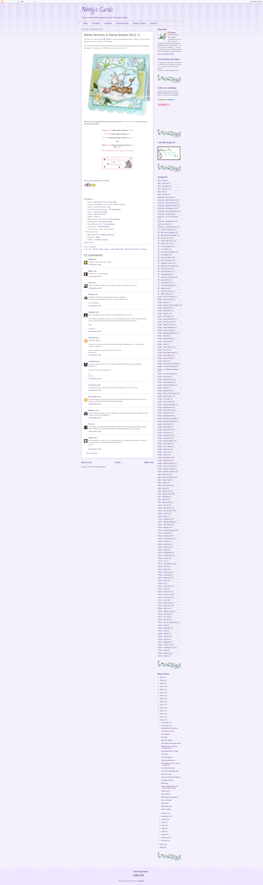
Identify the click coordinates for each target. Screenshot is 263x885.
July (163, 822)
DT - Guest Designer (164, 246)
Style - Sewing (162, 488)
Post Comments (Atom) (97, 467)
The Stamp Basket (129, 121)
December (165, 722)
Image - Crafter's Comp (165, 324)
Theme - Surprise (163, 639)
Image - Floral (162, 344)
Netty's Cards (97, 10)
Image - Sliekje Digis (164, 427)
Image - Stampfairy (164, 438)
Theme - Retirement (164, 628)
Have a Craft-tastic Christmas (170, 777)
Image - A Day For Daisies (166, 296)
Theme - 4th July (163, 505)
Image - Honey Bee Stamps (167, 352)
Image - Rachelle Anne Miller (167, 418)
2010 (162, 847)
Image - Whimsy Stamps (166, 466)
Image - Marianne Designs (166, 385)
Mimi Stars (164, 783)
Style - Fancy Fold (164, 480)
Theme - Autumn (163, 513)
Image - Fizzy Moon (164, 341)
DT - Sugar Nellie (163, 280)
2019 (162, 698)
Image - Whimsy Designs (166, 463)
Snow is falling (165, 809)
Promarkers (99, 204)
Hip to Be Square (166, 757)
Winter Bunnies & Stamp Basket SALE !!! (169, 747)
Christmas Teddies (167, 780)
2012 (162, 720)
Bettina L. (91, 410)
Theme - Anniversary (164, 508)
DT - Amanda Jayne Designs (167, 235)
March (164, 834)
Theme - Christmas (140, 249)
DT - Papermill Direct (164, 271)
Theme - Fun (162, 561)
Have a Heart (165, 794)
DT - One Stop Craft (164, 269)
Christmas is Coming (101, 239)
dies (129, 134)
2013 (162, 717)
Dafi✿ (90, 259)
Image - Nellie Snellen (165, 396)
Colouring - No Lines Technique (168, 217)
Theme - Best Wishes (165, 524)
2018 (162, 701)
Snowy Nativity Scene (168, 760)
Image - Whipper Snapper (166, 469)
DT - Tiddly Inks (163, 288)
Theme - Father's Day (165, 555)
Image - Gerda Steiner (165, 347)
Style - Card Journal (164, 474)
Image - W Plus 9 (163, 455)
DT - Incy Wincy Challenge (166, 252)
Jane (90, 282)
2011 (161, 844)
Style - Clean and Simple (166, 477)
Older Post (149, 462)
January (164, 840)
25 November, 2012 (94, 390)
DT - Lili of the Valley (164, 257)
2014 (162, 714)
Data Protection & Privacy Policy (168, 93)
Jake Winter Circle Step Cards (171, 743)
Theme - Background (164, 519)
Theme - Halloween (164, 577)
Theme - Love (162, 600)
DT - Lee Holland (163, 255)
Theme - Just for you (164, 594)
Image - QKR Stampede (165, 415)
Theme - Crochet (163, 541)
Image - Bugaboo (163, 313)
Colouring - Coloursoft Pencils (167, 203)
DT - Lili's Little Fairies (96, 249)
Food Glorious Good (167, 768)
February (165, 837)
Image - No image (163, 399)
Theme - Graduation (164, 575)
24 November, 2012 (94, 378)
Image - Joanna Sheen (165, 358)
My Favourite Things (105, 221)
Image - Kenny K (163, 361)
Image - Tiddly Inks (164, 449)
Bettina (106, 415)
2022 (162, 689)
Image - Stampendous (165, 435)
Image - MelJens (163, 388)
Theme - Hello (162, 580)
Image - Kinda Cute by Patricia (168, 364)
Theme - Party (162, 625)
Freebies (96, 23)
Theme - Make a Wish (165, 603)
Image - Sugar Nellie (164, 443)
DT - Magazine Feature (165, 263)
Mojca (90, 271)
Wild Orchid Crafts (100, 214)
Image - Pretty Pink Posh (166, 410)
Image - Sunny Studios (165, 446)
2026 (162, 677)
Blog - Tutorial (162, 194)
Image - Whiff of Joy (164, 460)
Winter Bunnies (98, 202)
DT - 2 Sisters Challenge (166, 229)
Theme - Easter (163, 550)
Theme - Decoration (164, 544)
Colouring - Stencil (164, 224)
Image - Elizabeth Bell (165, 338)
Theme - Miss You (164, 608)
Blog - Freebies (163, 189)
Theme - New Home (164, 614)
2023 (162, 686)
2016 (162, 708)
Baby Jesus (165, 803)
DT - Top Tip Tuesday (165, 291)
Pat (89, 424)
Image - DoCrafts (163, 336)
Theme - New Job (163, 617)
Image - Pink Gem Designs (166, 404)
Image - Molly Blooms (165, 390)
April (163, 831)
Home (118, 462)
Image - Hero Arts (163, 350)
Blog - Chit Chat (163, 183)
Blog (86, 23)
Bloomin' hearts (166, 774)
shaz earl (91, 338)
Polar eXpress (165, 734)
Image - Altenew (163, 302)
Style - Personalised (164, 485)
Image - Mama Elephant (165, 382)
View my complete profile (166, 54)
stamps (131, 130)
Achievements (122, 23)
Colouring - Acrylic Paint (165, 197)
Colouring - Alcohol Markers (167, 200)
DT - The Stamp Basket (165, 285)
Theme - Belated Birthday (166, 522)
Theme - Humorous (164, 591)
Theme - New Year (164, 619)
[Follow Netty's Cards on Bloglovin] (166, 100)
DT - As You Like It (164, 238)
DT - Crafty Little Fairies (165, 241)
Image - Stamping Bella (165, 441)
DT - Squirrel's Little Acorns (166, 277)
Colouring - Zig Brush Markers (167, 227)
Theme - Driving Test (164, 547)
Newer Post (86, 462)
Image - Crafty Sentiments (166, 327)
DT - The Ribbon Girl (164, 282)
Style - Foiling (162, 483)
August (164, 819)
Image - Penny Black (164, 402)
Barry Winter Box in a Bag (169, 751)
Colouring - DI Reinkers (165, 208)
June (163, 825)
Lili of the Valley (112, 202)
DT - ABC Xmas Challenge (166, 232)
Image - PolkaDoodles (165, 407)
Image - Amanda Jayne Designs (168, 305)
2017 (162, 705)
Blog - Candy (162, 180)
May (163, 828)
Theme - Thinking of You (166, 647)
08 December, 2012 (94, 449)
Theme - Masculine (164, 605)
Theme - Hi (161, 583)
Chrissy (91, 294)
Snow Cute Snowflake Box (169, 771)
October (164, 813)
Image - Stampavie (164, 432)
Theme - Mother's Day (165, 611)
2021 (162, 692)
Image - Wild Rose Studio (166, 471)
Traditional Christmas (107, 235)
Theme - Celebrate (164, 533)
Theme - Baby (162, 516)
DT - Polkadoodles (164, 274)
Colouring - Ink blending (165, 214)
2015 (162, 711)
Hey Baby (164, 737)
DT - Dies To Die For (164, 243)
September (165, 816)
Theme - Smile (162, 631)
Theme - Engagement (165, 552)
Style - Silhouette (163, 496)
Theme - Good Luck (164, 572)
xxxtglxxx (91, 312)
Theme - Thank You (164, 645)
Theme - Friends (163, 558)
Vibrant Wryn (165, 791)
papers (119, 147)
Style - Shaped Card (127, 249)
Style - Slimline (162, 499)
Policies (153, 23)
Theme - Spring (163, 633)
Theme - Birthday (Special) (166, 530)
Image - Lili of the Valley (112, 249)
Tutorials (108, 23)
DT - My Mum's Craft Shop (166, 266)
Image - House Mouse (165, 355)
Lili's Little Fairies (105, 39)
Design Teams (139, 23)
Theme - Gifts (162, 566)
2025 (162, 680)
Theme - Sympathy (164, 642)
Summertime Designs (100, 212)
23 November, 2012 (94, 331)
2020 (162, 695)
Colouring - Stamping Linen (166, 221)
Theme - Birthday (163, 527)
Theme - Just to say (164, 597)
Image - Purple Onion (165, 413)
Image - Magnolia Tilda (165, 379)
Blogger (141, 881)
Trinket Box (164, 754)
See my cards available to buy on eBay (96, 180)
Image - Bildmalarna (164, 308)
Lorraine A (92, 361)
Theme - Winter (163, 656)
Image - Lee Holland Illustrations (168, 369)
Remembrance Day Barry (169, 797)
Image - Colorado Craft (165, 322)
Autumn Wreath (166, 800)
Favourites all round (167, 731)
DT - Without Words (164, 294)
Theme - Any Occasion (165, 510)
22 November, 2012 (94, 264)
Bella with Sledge (166, 740)
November (165, 725)
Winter (98, 237)
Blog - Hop (161, 191)
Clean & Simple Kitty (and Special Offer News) (169, 787)
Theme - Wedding (163, 653)
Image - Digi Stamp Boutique (167, 333)
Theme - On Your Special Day (167, 622)
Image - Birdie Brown (164, 310)
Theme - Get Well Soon (165, 564)
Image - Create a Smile (165, 330)
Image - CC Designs (164, 316)
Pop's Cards (92, 396)
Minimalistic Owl (166, 806)
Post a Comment (91, 453)
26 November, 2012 (94, 418)
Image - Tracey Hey (164, 452)
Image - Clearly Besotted (166, 319)
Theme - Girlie (162, 569)
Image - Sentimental (164, 424)
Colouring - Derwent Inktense (167, 205)
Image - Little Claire (164, 376)
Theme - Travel (163, 650)
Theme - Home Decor (165, 586)
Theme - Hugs (162, 589)
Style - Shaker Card (164, 491)
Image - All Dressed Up (165, 299)
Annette (173, 32)
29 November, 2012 (94, 431)
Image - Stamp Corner (165, 429)
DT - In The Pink (163, 249)
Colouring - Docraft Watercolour (168, 211)
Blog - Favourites (163, 186)
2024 (162, 683)
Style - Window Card (164, 502)
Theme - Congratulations (166, 538)
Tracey (90, 438)
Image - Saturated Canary (166, 421)
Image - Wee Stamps (164, 457)
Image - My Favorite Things (167, 393)
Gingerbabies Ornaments (169, 728)
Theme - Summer (163, 636)
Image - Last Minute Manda (167, 366)
